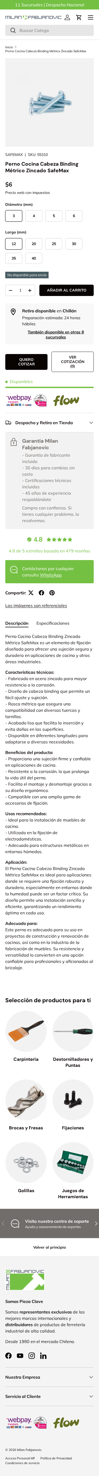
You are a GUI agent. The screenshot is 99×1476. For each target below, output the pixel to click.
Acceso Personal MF (20, 1458)
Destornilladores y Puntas (73, 1062)
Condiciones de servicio (22, 1463)
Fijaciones (73, 1128)
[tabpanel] (49, 802)
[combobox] (49, 30)
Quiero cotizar (26, 361)
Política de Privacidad (56, 1458)
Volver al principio (49, 1247)
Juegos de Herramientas (73, 1194)
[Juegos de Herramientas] (73, 1162)
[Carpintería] (26, 1031)
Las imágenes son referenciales (36, 605)
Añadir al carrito (66, 290)
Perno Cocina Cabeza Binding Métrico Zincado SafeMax (45, 51)
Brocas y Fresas (26, 1128)
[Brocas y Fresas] (26, 1100)
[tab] (17, 623)
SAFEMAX (14, 154)
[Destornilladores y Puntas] (73, 1031)
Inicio (9, 47)
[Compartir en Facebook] (41, 592)
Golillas (26, 1190)
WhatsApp (51, 574)
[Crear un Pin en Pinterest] (52, 592)
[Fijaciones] (73, 1100)
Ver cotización (72, 362)
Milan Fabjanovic (29, 1450)
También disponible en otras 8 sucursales (56, 334)
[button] (79, 17)
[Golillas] (26, 1162)
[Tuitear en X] (31, 592)
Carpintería (26, 1059)
